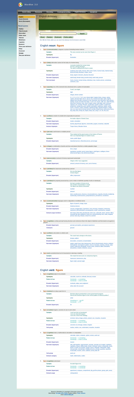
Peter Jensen (81, 393)
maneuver (73, 258)
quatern (101, 104)
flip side (77, 214)
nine (83, 103)
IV (94, 102)
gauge (88, 347)
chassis (84, 71)
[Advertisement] (77, 24)
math (71, 356)
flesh (88, 71)
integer (72, 94)
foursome (103, 100)
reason (72, 342)
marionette (90, 123)
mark (106, 214)
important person (75, 141)
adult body (73, 77)
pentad (80, 104)
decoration (73, 241)
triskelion (84, 248)
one (76, 104)
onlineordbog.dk (68, 394)
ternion (89, 109)
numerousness (81, 195)
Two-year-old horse (24, 55)
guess (92, 347)
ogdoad (72, 104)
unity (96, 110)
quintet (89, 106)
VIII (105, 110)
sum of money (93, 163)
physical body (74, 72)
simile (95, 210)
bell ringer (73, 213)
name (71, 138)
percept (72, 225)
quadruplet (91, 104)
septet (105, 106)
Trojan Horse (74, 126)
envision (72, 318)
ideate (85, 325)
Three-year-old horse (25, 46)
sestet (109, 106)
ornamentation (87, 241)
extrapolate (105, 346)
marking (102, 245)
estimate (84, 276)
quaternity (80, 106)
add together (76, 344)
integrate (96, 347)
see (93, 318)
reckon (94, 276)
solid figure (96, 151)
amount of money (80, 163)
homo (71, 80)
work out (97, 335)
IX (95, 102)
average (91, 344)
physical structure (89, 75)
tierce (112, 109)
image (82, 203)
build (80, 71)
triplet (86, 110)
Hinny (20, 48)
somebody (108, 80)
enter (71, 298)
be (71, 304)
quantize (108, 349)
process (92, 349)
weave (90, 248)
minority (105, 194)
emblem (110, 243)
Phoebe (85, 104)
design (72, 238)
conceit (72, 208)
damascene (87, 243)
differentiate (84, 346)
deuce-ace (90, 99)
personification (81, 210)
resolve (79, 350)
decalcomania (99, 243)
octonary (108, 103)
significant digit (93, 107)
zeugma (108, 210)
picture (85, 318)
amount (72, 163)
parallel (79, 151)
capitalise (108, 344)
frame (95, 71)
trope (85, 203)
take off (97, 350)
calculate (72, 276)
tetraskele (107, 246)
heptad (72, 102)
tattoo (102, 246)
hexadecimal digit (84, 102)
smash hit (88, 216)
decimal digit (78, 99)
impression (77, 175)
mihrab (107, 245)
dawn (103, 213)
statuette (106, 123)
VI (100, 110)
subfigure (103, 151)
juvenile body (88, 77)
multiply (87, 349)
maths (83, 356)
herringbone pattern (83, 245)
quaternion (73, 106)
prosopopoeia (89, 210)
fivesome (94, 100)
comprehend (86, 370)
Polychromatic (23, 31)
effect (71, 175)
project (90, 318)
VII (102, 110)
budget (103, 344)
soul (77, 81)
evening (72, 214)
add (71, 344)
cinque (104, 97)
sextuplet (86, 107)
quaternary (107, 104)
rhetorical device (75, 206)
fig (71, 54)
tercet (80, 109)
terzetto (93, 109)
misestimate (81, 349)
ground (72, 227)
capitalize (73, 346)
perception (78, 225)
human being (82, 80)
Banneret (21, 44)
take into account (78, 286)
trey (71, 110)
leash (98, 102)
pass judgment (84, 283)
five (90, 100)
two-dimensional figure (87, 153)
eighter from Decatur (76, 100)
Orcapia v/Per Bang (62, 393)
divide (90, 346)
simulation (77, 121)
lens (103, 214)
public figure (77, 138)
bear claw (81, 243)
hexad (76, 102)
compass (79, 370)
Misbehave (22, 40)
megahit (110, 214)
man (94, 80)
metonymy (107, 208)
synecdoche (101, 210)
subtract (88, 350)
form (91, 71)
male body (95, 77)
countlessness (77, 194)
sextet (81, 107)
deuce (84, 99)
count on (78, 276)
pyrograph (83, 246)
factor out (78, 347)
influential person (85, 141)
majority (100, 194)
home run (89, 214)
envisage (80, 325)
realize (77, 327)
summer (93, 216)
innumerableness (92, 194)
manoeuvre (80, 258)
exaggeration (78, 208)
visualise (97, 318)
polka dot (77, 246)
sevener (76, 107)
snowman (101, 123)
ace (85, 97)
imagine (89, 325)
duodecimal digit (98, 99)
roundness (106, 195)
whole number (79, 94)
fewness (84, 194)
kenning (95, 208)
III (92, 102)
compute (82, 335)
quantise (102, 349)
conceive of (73, 325)
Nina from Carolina (75, 103)
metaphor (100, 208)
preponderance (90, 195)
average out (97, 344)
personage (94, 141)
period (72, 216)
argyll (76, 243)
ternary (84, 109)
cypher (72, 99)
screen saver (90, 246)
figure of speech (74, 203)
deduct (78, 346)
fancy (77, 318)
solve (83, 350)
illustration (73, 57)
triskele (79, 248)
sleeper (82, 216)
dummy (72, 123)
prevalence (99, 195)
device (106, 243)
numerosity (73, 195)
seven (72, 107)
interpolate (103, 347)
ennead (84, 100)
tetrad (98, 109)
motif (111, 245)
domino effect (109, 213)
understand (85, 327)
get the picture (97, 370)
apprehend (73, 370)
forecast (89, 276)
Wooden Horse (82, 126)
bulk (71, 194)
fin (88, 100)
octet (104, 103)
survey (92, 350)
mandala (96, 245)
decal (93, 243)
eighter (109, 99)
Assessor (22, 51)
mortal (98, 80)
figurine (84, 123)
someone (73, 81)
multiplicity (111, 194)
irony (91, 208)
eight (104, 99)
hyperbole (86, 208)
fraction (83, 347)
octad (94, 103)
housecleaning (96, 214)
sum (87, 163)
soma (90, 72)
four (99, 100)
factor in (72, 347)
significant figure (103, 107)
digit (71, 92)
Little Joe (103, 102)
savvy (110, 370)
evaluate (72, 283)
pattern (77, 238)
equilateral (73, 151)
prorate (97, 349)
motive (72, 246)
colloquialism (74, 373)
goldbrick (83, 214)
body (71, 75)
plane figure (89, 151)
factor (110, 346)
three (101, 109)
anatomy (72, 71)
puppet (95, 123)
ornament (79, 241)
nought (90, 103)
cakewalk (98, 213)
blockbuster (86, 213)
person (101, 77)
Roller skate (22, 35)
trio (83, 110)
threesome (107, 109)
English (21, 17)
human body (100, 71)
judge (77, 283)
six (74, 109)
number (72, 189)
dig (92, 370)
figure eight (73, 261)
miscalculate (73, 349)
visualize (103, 318)
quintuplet (94, 106)
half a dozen (109, 100)
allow (71, 286)
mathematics (77, 356)
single (110, 107)
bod (77, 71)
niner (86, 103)
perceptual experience (88, 225)
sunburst (97, 246)
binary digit (90, 97)
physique (81, 72)
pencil (83, 151)
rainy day (77, 216)
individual (89, 80)
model (72, 121)
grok (107, 370)
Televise (21, 37)
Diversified (22, 33)
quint (84, 106)
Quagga (21, 53)
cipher (108, 97)
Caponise (21, 42)
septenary (100, 106)
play (85, 258)
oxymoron (73, 210)
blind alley (79, 213)
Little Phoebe (110, 102)
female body (80, 77)
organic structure (78, 75)
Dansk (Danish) (23, 19)
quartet (97, 104)
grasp (103, 370)
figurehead (78, 123)
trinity (80, 110)
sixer (76, 109)
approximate (84, 344)
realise (72, 327)
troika (90, 110)
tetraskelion (73, 248)
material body (109, 71)
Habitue (21, 29)
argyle (72, 243)
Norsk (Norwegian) (24, 21)
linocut (92, 245)
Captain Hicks (97, 97)
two (94, 110)
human (76, 80)
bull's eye (92, 213)
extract (99, 346)
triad (74, 110)
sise (71, 109)
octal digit (99, 103)
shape (86, 72)
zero (107, 110)
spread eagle (81, 261)
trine (77, 110)
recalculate (73, 350)
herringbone (73, 245)
